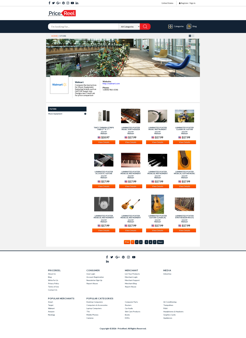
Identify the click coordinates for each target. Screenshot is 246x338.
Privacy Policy (53, 283)
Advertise (167, 274)
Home (54, 36)
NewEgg (51, 315)
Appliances (167, 318)
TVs (88, 311)
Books (127, 315)
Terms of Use (53, 287)
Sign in (192, 3)
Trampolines (168, 305)
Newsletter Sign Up (94, 280)
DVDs (127, 318)
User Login (90, 274)
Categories (179, 26)
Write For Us (53, 280)
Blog (194, 26)
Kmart (50, 302)
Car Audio (129, 308)
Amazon (51, 311)
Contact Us (52, 290)
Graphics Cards (169, 315)
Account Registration (95, 277)
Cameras (90, 318)
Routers (128, 305)
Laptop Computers (94, 308)
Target (50, 305)
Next (160, 242)
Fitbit (165, 308)
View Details (103, 142)
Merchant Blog (131, 283)
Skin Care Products (132, 311)
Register (184, 3)
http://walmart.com (111, 83)
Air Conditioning (169, 302)
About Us (52, 274)
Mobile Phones (92, 315)
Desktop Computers (94, 302)
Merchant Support (132, 280)
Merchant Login (131, 277)
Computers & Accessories (96, 305)
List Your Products (132, 274)
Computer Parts (131, 302)
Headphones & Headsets (173, 311)
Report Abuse (92, 283)
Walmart (51, 308)
